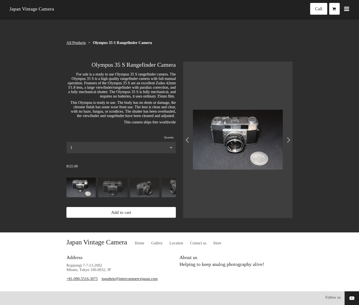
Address (74, 257)
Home (139, 243)
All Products (76, 43)
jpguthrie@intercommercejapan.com (130, 279)
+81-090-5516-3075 (82, 279)
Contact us (198, 243)
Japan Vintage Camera (32, 8)
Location (176, 243)
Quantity (169, 137)
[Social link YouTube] (351, 298)
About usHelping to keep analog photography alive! (222, 261)
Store (217, 243)
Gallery (157, 243)
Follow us (333, 297)
